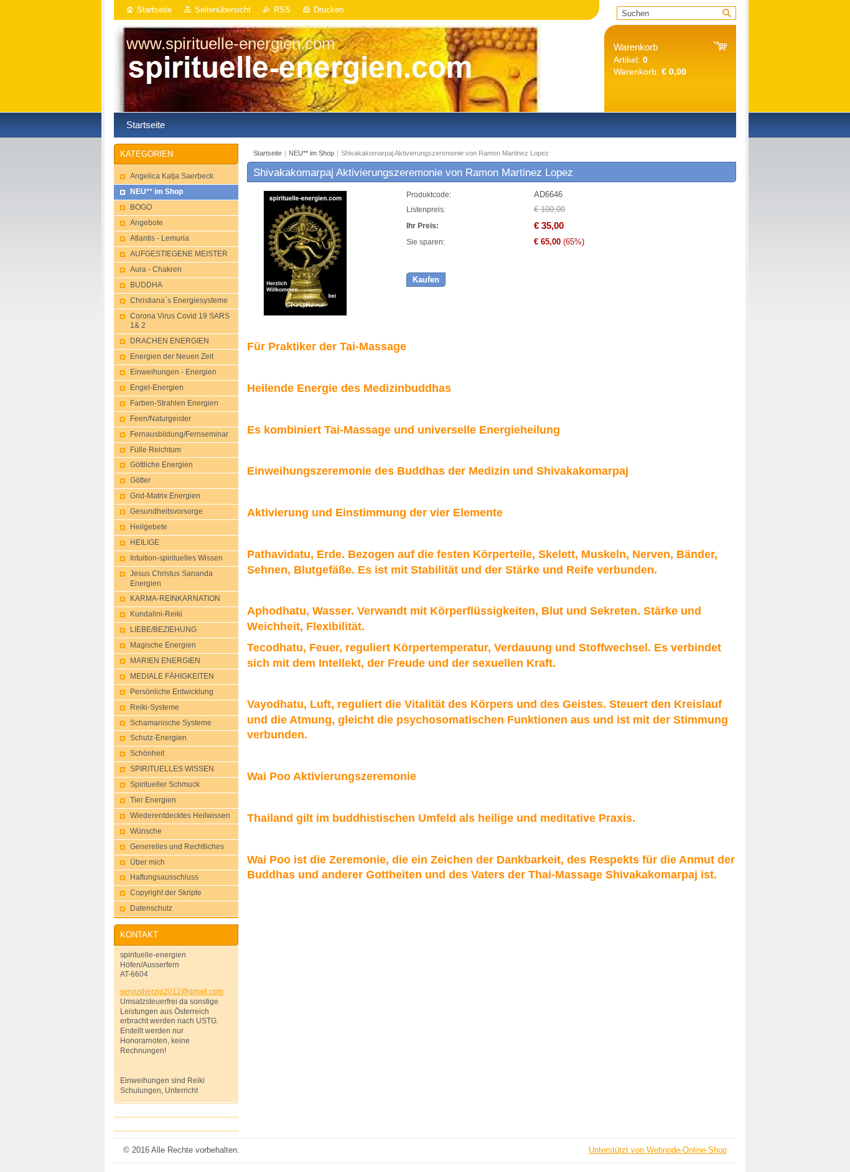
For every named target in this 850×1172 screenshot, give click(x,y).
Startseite (154, 9)
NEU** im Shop (311, 153)
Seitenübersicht (223, 9)
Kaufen (426, 279)
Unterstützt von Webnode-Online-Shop (658, 1150)
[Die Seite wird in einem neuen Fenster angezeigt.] (305, 313)
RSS (282, 9)
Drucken (328, 9)
